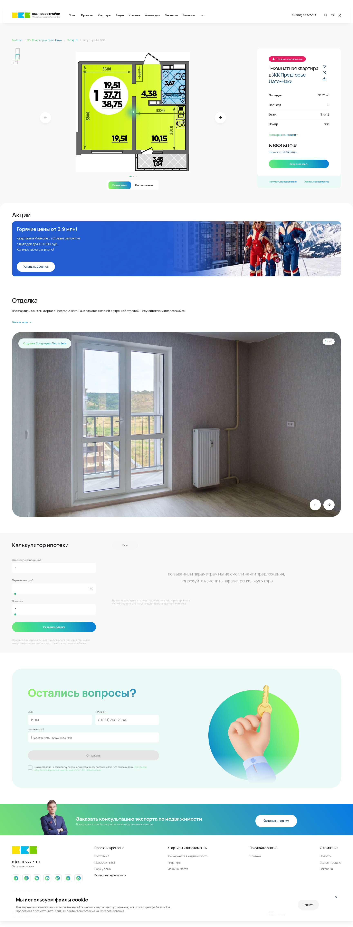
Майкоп (17, 40)
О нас (72, 15)
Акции (120, 15)
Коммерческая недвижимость (188, 856)
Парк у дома (102, 869)
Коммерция (152, 15)
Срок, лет (17, 601)
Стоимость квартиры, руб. (27, 560)
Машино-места (178, 869)
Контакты (188, 15)
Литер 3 (72, 40)
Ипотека (134, 15)
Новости (325, 856)
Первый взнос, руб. (23, 580)
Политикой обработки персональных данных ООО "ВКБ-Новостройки (91, 768)
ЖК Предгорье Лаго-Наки (45, 40)
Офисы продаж (330, 862)
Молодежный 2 (104, 862)
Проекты (87, 15)
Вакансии (171, 15)
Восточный (101, 856)
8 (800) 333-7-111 (304, 15)
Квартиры (104, 15)
